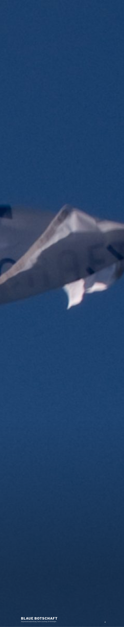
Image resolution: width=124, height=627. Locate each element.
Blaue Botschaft (39, 618)
